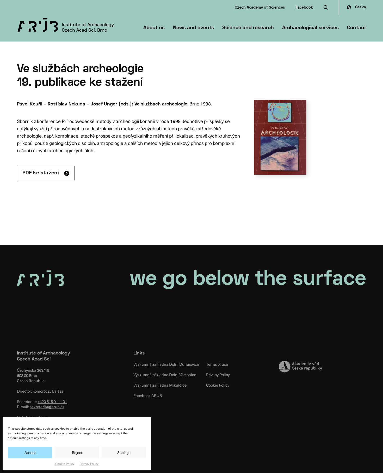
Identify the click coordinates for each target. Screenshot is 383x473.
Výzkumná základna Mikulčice (160, 385)
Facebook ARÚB (147, 395)
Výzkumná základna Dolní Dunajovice (166, 364)
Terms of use (217, 364)
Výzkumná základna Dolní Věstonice (164, 374)
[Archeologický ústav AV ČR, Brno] (66, 25)
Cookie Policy (64, 463)
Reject (77, 452)
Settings (124, 452)
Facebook (304, 7)
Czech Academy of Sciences (260, 7)
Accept (30, 452)
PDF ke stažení (40, 173)
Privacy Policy (88, 463)
